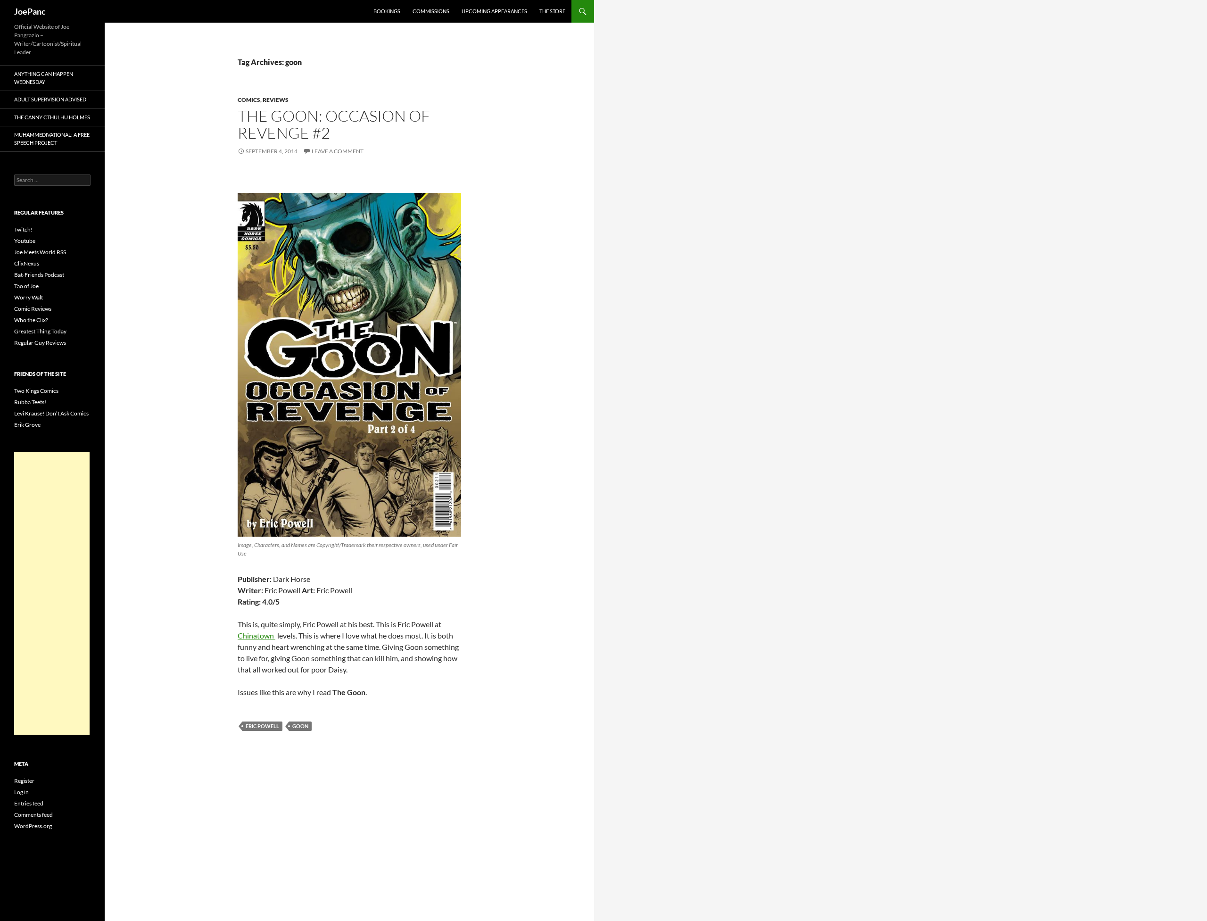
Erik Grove (27, 424)
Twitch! (23, 229)
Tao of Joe (26, 286)
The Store (552, 11)
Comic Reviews (32, 308)
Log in (21, 792)
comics (249, 99)
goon (300, 726)
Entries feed (28, 803)
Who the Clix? (31, 320)
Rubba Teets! (30, 402)
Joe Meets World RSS (40, 252)
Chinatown (256, 635)
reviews (276, 99)
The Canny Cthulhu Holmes (52, 117)
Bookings (386, 11)
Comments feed (33, 814)
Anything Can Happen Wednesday (43, 78)
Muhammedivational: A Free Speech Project (52, 139)
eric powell (262, 726)
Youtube (24, 240)
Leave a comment (338, 151)
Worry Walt (28, 297)
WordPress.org (33, 826)
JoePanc (30, 11)
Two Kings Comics (36, 390)
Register (24, 780)
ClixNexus (26, 263)
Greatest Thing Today (40, 331)
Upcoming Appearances (494, 11)
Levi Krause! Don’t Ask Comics (51, 413)
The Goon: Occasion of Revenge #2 (334, 124)
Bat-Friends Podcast (39, 274)
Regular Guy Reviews (40, 342)
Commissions (431, 11)
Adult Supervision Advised (50, 99)
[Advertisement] (52, 593)
